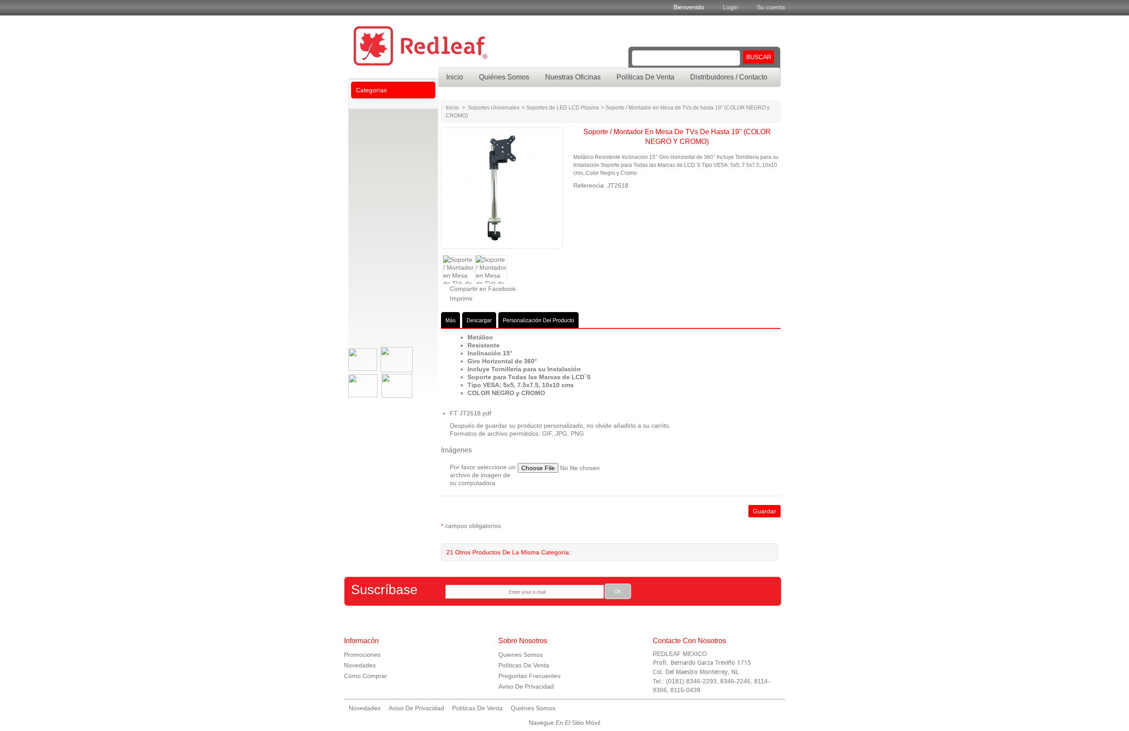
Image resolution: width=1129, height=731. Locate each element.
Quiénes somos (504, 77)
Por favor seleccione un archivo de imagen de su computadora (483, 474)
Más (450, 320)
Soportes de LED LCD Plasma (562, 108)
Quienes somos (520, 654)
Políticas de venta (645, 77)
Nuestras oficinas (573, 77)
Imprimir (461, 298)
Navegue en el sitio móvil (564, 722)
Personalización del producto (538, 320)
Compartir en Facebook (483, 288)
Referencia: (590, 185)
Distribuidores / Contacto (728, 77)
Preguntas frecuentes (529, 675)
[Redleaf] (472, 46)
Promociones (362, 654)
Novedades (360, 665)
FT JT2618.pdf (470, 413)
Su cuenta (771, 7)
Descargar (479, 320)
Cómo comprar (365, 675)
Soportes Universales (494, 108)
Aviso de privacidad (526, 686)
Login (730, 7)
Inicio (454, 77)
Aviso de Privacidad (416, 708)
